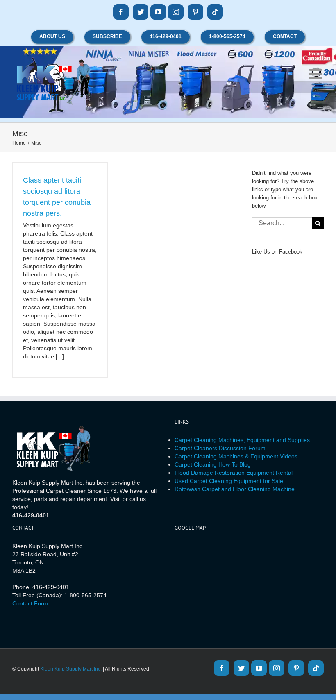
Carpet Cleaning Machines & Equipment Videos (236, 456)
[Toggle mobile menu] (316, 73)
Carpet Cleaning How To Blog (213, 464)
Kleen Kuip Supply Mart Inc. (71, 669)
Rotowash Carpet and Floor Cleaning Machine (235, 489)
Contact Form (30, 603)
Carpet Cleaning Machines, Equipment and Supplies (242, 440)
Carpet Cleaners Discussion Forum (220, 448)
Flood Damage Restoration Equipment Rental (234, 472)
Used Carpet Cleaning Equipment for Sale (229, 481)
